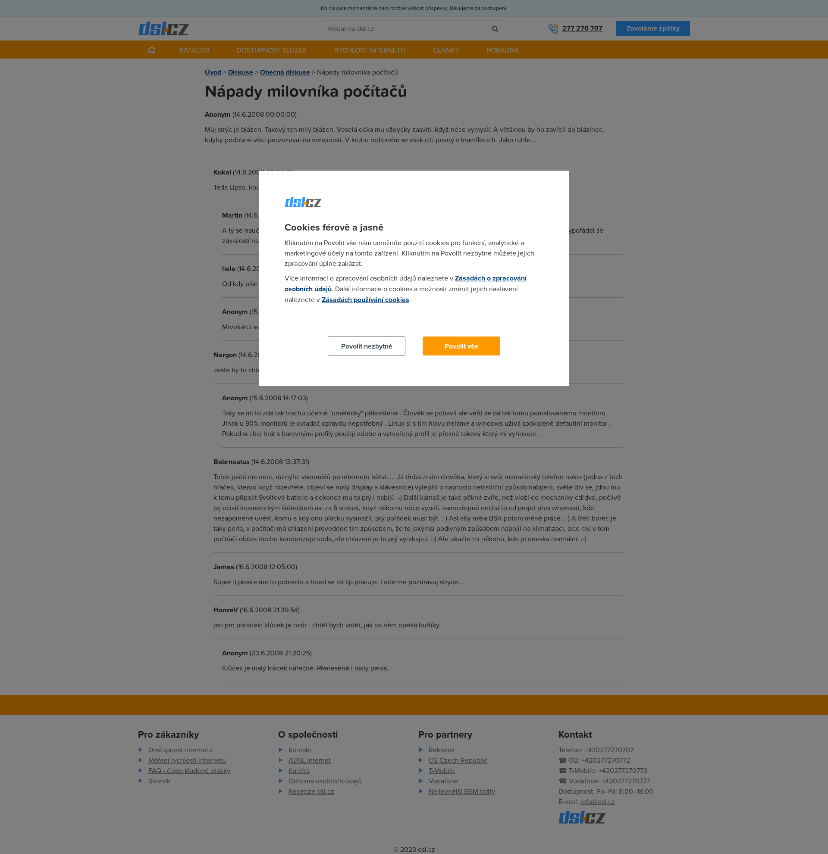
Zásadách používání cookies (365, 300)
